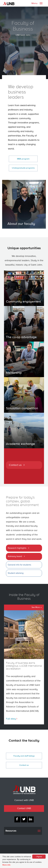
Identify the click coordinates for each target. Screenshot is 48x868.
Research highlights (17, 548)
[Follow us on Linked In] (31, 819)
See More (36, 607)
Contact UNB (24, 808)
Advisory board (15, 556)
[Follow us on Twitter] (24, 819)
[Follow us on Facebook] (17, 819)
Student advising (15, 573)
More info (6, 865)
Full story (11, 719)
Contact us (15, 465)
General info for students (19, 565)
